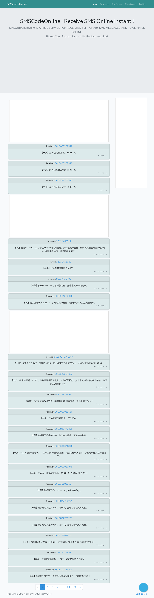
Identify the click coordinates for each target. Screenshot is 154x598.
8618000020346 (63, 446)
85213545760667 (63, 356)
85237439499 (63, 278)
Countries (104, 4)
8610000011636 (63, 411)
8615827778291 (63, 428)
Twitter (142, 4)
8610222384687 (63, 373)
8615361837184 (63, 483)
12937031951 (63, 552)
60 (75, 587)
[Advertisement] (77, 62)
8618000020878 (63, 466)
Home (95, 4)
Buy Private (117, 4)
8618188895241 (63, 535)
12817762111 (63, 241)
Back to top (141, 593)
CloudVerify (130, 4)
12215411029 (63, 261)
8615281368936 (63, 295)
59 (68, 587)
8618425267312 (63, 146)
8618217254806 (63, 569)
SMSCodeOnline (17, 4)
